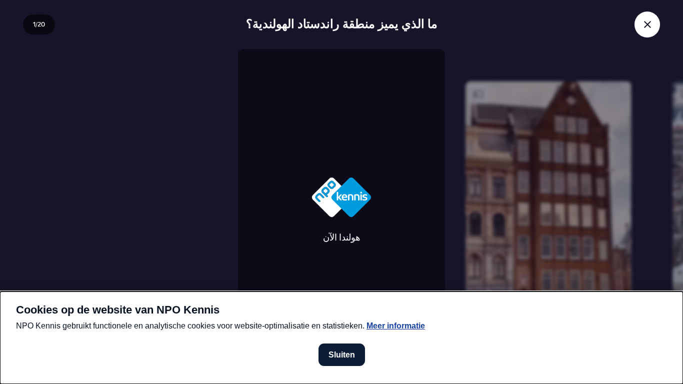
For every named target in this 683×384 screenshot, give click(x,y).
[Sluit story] (647, 24)
